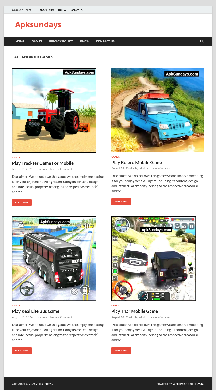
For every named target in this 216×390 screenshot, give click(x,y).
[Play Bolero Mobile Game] (157, 110)
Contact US (76, 10)
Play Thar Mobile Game (134, 311)
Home (20, 41)
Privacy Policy (46, 10)
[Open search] (202, 41)
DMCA (62, 10)
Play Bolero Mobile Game (136, 162)
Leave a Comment (61, 169)
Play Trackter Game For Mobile (43, 163)
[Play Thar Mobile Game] (157, 258)
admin (43, 169)
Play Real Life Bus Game (35, 311)
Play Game (20, 201)
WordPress (180, 383)
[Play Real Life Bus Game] (58, 258)
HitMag (198, 383)
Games (37, 41)
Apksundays (38, 24)
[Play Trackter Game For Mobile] (58, 110)
